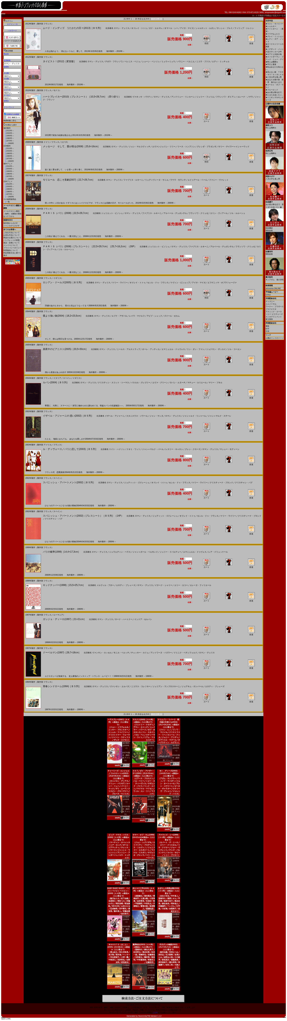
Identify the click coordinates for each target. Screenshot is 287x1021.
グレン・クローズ (192, 449)
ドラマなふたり (273, 34)
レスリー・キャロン (174, 449)
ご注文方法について (11, 233)
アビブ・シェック (154, 316)
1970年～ (10, 141)
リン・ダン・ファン (195, 349)
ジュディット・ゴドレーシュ (136, 482)
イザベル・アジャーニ (114, 416)
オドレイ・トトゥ (139, 28)
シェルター (271, 26)
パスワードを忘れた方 (12, 41)
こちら (155, 1012)
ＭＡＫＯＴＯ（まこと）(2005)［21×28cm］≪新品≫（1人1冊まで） (118, 947)
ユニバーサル (271, 304)
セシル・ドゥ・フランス (158, 282)
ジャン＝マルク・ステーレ (219, 416)
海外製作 (7, 128)
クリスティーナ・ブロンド (221, 482)
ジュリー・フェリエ (205, 97)
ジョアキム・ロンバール (192, 686)
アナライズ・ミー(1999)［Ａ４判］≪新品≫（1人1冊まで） (168, 837)
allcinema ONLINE (273, 288)
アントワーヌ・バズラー (161, 653)
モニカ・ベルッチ (121, 653)
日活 (267, 331)
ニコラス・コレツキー (141, 686)
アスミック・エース (274, 312)
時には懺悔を (272, 62)
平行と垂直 (271, 64)
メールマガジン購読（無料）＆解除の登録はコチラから (12, 213)
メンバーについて (10, 245)
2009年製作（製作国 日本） (126, 929)
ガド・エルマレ (155, 28)
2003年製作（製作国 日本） (151, 977)
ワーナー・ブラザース (275, 307)
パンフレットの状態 (11, 240)
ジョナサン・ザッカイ (216, 349)
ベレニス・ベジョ (132, 61)
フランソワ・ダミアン (225, 97)
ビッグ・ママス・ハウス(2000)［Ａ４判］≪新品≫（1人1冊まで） (118, 837)
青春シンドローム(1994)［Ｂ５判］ (62, 686)
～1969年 (10, 143)
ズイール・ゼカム (172, 316)
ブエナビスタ (271, 309)
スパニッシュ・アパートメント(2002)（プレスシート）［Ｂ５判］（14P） (83, 515)
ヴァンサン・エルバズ (119, 686)
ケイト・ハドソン (117, 449)
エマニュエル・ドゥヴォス (173, 349)
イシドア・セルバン (143, 619)
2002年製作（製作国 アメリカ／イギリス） (148, 811)
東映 (267, 326)
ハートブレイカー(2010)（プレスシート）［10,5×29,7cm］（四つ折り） (82, 96)
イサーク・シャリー (163, 585)
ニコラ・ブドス (203, 61)
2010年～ (10, 131)
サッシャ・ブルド (224, 28)
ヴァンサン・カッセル (102, 653)
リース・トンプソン (186, 146)
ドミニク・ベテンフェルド (185, 653)
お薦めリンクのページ (275, 338)
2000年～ (10, 133)
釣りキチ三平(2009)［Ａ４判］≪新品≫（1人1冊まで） (143, 890)
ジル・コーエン (234, 349)
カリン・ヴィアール (219, 213)
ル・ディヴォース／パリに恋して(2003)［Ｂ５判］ (70, 449)
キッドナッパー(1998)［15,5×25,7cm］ (64, 585)
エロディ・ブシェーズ (125, 585)
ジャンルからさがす (11, 226)
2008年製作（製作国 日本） (176, 926)
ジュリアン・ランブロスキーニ (166, 686)
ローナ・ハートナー (123, 619)
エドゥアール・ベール (197, 180)
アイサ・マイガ (187, 28)
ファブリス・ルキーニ (133, 180)
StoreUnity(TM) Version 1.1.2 (149, 1016)
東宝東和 (269, 319)
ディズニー (270, 301)
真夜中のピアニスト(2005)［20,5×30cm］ (65, 349)
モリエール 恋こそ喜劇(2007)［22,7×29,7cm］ (69, 179)
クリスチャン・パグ (243, 482)
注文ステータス (279, 15)
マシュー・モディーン (229, 449)
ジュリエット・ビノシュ (112, 213)
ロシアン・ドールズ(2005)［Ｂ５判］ (63, 282)
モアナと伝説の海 (274, 54)
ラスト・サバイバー (274, 24)
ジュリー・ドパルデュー (170, 552)
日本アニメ (7, 181)
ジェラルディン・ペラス (120, 552)
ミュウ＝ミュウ (168, 61)
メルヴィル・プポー (105, 585)
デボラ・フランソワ (114, 61)
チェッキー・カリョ (140, 653)
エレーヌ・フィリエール (200, 585)
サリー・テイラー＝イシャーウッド (233, 146)
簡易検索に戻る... (10, 121)
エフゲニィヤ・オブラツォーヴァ (222, 282)
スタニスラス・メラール (137, 416)
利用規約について (10, 250)
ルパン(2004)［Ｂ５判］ (56, 382)
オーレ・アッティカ (151, 349)
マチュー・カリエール (197, 382)
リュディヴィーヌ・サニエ (156, 180)
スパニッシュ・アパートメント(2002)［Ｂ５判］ (69, 482)
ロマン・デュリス (121, 28)
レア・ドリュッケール (218, 552)
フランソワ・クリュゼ (198, 213)
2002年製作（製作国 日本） (176, 982)
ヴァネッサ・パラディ (142, 97)
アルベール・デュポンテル (175, 213)
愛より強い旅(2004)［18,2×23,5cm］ (63, 315)
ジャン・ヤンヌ (156, 416)
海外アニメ (7, 164)
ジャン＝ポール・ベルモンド (145, 552)
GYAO (268, 295)
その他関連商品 (9, 199)
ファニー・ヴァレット (219, 180)
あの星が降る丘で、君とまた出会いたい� (275, 204)
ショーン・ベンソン (150, 61)
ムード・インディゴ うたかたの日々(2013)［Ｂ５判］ (72, 28)
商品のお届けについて (12, 238)
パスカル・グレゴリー (140, 382)
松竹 (267, 329)
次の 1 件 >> (156, 19)
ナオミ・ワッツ (133, 449)
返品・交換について (11, 243)
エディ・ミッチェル (220, 61)
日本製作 (7, 146)
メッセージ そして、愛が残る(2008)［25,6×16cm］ (71, 146)
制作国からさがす (10, 223)
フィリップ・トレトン (244, 28)
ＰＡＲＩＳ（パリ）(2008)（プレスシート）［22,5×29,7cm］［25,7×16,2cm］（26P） (90, 246)
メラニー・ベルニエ (185, 61)
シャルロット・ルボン (205, 28)
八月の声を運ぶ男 (274, 77)
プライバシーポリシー (12, 248)
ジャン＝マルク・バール (153, 449)
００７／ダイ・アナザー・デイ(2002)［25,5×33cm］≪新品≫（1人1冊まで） (144, 773)
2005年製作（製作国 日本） (126, 977)
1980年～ (10, 138)
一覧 (8, 202)
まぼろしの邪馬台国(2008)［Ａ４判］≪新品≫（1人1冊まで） (168, 890)
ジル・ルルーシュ (237, 213)
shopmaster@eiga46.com (275, 12)
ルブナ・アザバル (119, 316)
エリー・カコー (181, 585)
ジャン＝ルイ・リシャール (194, 416)
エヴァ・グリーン (160, 382)
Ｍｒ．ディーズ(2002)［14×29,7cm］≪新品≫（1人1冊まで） (168, 773)
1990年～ (10, 136)
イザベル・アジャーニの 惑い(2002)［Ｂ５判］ (68, 415)
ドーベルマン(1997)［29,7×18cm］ (62, 652)
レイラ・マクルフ (137, 316)
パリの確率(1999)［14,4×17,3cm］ (61, 551)
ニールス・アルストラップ (128, 349)
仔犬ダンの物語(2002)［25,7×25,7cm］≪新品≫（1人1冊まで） (168, 947)
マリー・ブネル (215, 382)
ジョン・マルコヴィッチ (139, 146)
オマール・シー (171, 28)
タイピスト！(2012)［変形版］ (59, 61)
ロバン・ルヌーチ (177, 382)
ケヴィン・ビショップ (180, 282)
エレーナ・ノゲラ (245, 97)
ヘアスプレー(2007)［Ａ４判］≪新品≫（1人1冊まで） (118, 722)
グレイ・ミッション (274, 36)
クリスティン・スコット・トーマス (113, 382)
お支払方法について (11, 235)
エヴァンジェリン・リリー (163, 146)
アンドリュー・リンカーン (183, 97)
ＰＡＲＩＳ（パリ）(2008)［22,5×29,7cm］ (66, 213)
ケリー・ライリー (120, 282)
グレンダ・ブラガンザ (206, 146)
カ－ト (255, 15)
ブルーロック (272, 90)
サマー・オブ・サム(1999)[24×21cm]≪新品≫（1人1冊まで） (143, 837)
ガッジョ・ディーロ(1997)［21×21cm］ (64, 619)
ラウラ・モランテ (178, 180)
